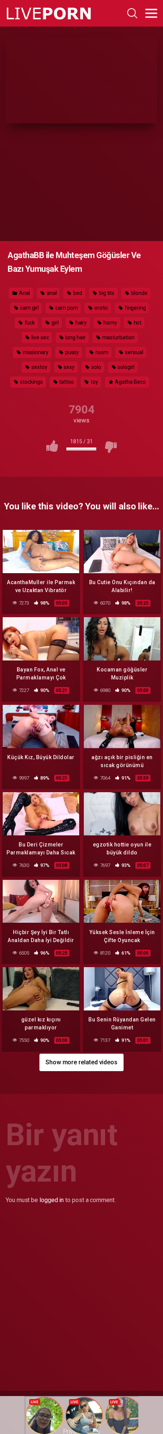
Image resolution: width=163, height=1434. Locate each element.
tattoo (66, 382)
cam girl (29, 308)
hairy (80, 323)
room (101, 352)
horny (109, 323)
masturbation (118, 337)
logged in (51, 1200)
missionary (35, 352)
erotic (100, 308)
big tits (106, 293)
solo (95, 367)
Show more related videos (81, 1062)
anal (51, 293)
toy (93, 382)
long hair (75, 337)
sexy (69, 367)
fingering (135, 308)
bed (77, 293)
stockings (30, 382)
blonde (138, 293)
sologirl (126, 367)
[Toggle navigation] (151, 13)
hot (137, 323)
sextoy (38, 367)
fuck (29, 323)
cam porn (66, 308)
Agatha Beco (130, 382)
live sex (39, 337)
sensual (133, 352)
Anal (24, 293)
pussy (71, 352)
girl (54, 323)
